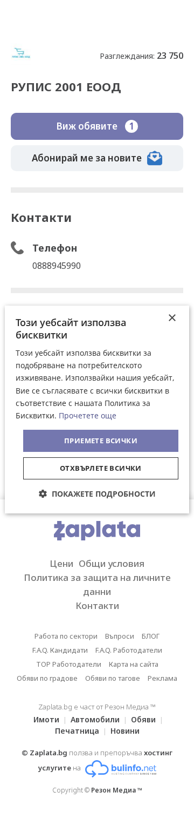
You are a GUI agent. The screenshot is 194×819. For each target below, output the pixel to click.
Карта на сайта (133, 664)
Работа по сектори (66, 636)
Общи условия (111, 563)
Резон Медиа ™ (116, 790)
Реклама (162, 678)
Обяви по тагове (112, 678)
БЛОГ (151, 636)
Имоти (46, 719)
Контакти (97, 605)
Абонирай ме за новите (87, 158)
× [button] (172, 318)
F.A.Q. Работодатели (128, 650)
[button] (97, 494)
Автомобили (95, 719)
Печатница (77, 731)
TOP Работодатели (68, 664)
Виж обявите (95, 126)
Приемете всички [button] (100, 440)
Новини (125, 731)
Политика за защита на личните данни (97, 584)
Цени (61, 563)
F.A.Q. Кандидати (60, 650)
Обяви (143, 719)
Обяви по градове (47, 678)
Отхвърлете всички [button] (101, 468)
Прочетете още (87, 415)
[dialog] (97, 410)
